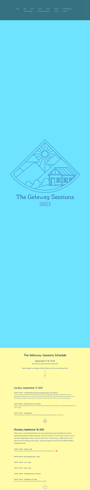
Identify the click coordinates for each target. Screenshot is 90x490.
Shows (48, 8)
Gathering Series (67, 8)
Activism (56, 11)
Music (39, 8)
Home (17, 8)
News (25, 8)
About (32, 8)
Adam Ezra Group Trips (43, 11)
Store (56, 8)
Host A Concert (28, 11)
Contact (65, 11)
